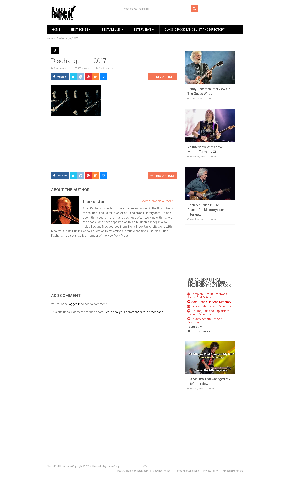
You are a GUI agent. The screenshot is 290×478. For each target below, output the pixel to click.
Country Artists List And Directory (204, 320)
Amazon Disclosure (233, 470)
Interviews (143, 29)
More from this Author (157, 201)
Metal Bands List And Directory (210, 302)
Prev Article (164, 77)
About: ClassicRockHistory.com (132, 470)
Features (193, 326)
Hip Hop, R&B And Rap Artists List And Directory (208, 312)
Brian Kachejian (61, 68)
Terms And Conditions (187, 470)
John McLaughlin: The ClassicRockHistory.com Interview (205, 210)
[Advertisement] (114, 144)
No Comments (106, 68)
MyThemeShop (111, 466)
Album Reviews (198, 331)
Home (56, 29)
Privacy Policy (210, 470)
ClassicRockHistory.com (59, 466)
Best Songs (79, 29)
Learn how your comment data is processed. (134, 312)
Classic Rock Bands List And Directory (195, 29)
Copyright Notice (162, 470)
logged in (74, 304)
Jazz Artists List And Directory (210, 306)
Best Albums (112, 29)
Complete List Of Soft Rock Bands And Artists (207, 295)
